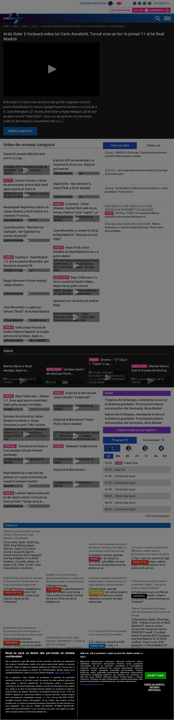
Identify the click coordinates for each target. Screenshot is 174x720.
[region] (87, 684)
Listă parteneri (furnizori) (92, 684)
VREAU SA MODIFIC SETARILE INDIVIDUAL (154, 687)
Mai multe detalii (62, 673)
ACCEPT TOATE (155, 675)
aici (44, 697)
